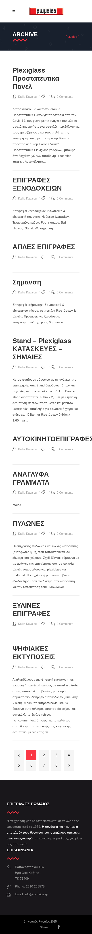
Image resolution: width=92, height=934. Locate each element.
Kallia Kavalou (27, 96)
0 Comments (65, 96)
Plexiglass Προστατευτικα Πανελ (36, 78)
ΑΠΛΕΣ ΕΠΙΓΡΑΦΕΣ (44, 247)
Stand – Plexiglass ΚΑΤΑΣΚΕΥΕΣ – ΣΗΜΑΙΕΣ (42, 349)
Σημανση (27, 282)
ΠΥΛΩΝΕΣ (28, 523)
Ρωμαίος (71, 36)
